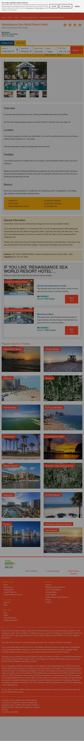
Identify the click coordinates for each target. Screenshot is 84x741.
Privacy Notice (40, 8)
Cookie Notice (29, 8)
